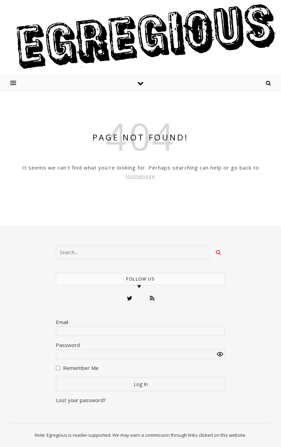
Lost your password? (81, 400)
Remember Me (81, 367)
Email (62, 322)
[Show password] (220, 354)
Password (68, 345)
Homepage (140, 176)
